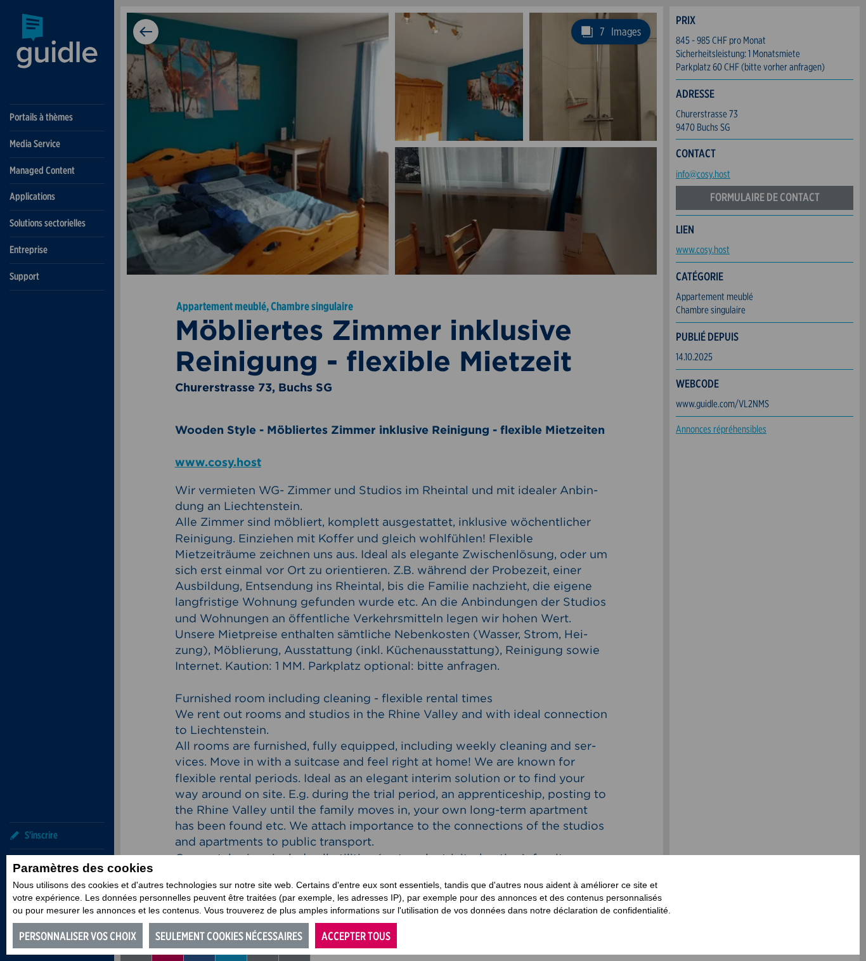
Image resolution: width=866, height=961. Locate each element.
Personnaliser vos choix (77, 936)
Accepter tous (356, 936)
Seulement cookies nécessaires (228, 936)
